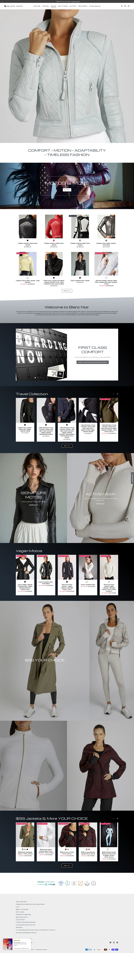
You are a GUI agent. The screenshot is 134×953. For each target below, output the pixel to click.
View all (67, 290)
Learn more (75, 1)
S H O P (67, 190)
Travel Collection (32, 394)
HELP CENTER (21, 901)
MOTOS (36, 6)
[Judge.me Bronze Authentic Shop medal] (80, 883)
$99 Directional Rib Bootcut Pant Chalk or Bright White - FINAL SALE (109, 854)
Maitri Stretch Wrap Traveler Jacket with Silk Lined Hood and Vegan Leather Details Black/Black (46, 431)
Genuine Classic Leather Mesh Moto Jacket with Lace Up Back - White (106, 282)
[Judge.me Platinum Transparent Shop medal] (67, 883)
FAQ (17, 907)
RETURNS (82, 6)
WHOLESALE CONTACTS (25, 925)
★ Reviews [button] (132, 478)
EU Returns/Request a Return (26, 932)
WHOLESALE (94, 6)
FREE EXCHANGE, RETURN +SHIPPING (30, 904)
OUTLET (73, 6)
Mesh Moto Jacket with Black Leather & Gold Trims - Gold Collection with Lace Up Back (53, 282)
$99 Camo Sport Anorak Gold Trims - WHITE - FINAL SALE (46, 851)
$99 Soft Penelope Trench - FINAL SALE (25, 853)
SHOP (53, 6)
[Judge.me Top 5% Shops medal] (87, 883)
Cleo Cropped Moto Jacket (80, 280)
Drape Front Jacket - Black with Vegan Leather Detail (25, 429)
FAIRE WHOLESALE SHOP (25, 922)
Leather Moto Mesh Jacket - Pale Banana (27, 281)
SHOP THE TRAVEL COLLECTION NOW (92, 362)
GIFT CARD (63, 6)
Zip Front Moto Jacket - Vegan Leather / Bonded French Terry (67, 587)
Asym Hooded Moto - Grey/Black (46, 582)
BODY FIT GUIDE (22, 909)
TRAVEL (45, 6)
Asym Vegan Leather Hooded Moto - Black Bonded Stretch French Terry (25, 587)
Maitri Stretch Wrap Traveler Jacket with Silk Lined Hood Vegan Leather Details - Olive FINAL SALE (109, 428)
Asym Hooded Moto (88, 584)
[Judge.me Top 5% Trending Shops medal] (93, 883)
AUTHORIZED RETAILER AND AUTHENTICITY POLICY (35, 930)
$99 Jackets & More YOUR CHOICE (52, 818)
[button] (125, 6)
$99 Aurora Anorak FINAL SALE (67, 853)
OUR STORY (20, 919)
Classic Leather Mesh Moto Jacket (27, 244)
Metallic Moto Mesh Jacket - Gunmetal (106, 244)
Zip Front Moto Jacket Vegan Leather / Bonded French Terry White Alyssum (109, 588)
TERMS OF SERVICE (23, 914)
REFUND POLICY (22, 917)
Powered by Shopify (41, 949)
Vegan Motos (29, 551)
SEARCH (19, 927)
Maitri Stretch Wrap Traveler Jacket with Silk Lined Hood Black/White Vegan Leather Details (88, 428)
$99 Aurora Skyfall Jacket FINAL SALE (88, 853)
